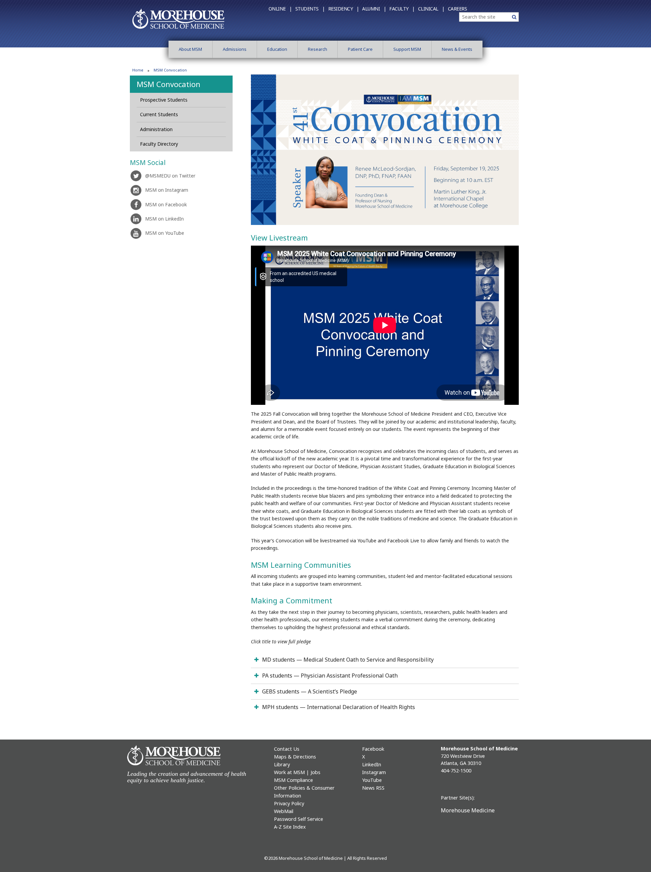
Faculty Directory (159, 144)
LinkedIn (371, 764)
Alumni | (374, 8)
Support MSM (407, 49)
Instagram (374, 772)
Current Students (159, 114)
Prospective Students (164, 100)
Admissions (234, 49)
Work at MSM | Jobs (297, 772)
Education (277, 49)
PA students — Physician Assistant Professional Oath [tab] (330, 675)
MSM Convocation (168, 84)
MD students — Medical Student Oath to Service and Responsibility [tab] (348, 659)
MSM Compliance (293, 780)
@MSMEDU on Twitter (170, 175)
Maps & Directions (295, 756)
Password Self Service (298, 819)
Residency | (343, 8)
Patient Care (360, 49)
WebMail (283, 811)
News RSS (373, 788)
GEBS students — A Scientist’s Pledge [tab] (309, 691)
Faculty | (402, 8)
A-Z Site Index (290, 827)
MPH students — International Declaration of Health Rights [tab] (338, 707)
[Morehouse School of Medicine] (178, 18)
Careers (457, 8)
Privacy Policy (289, 803)
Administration (156, 129)
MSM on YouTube (164, 233)
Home (137, 69)
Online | (280, 8)
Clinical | (431, 8)
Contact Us (286, 749)
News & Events (457, 49)
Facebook (373, 749)
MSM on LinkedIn (164, 218)
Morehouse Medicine (468, 810)
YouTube (372, 780)
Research (317, 49)
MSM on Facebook (166, 204)
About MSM (190, 49)
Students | (310, 8)
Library (282, 764)
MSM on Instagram (166, 190)
